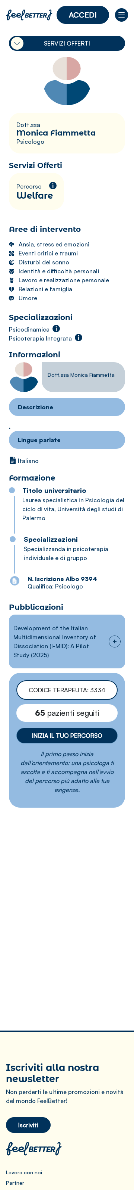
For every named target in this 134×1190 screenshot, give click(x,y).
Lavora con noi (24, 1172)
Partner (15, 1183)
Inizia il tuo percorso (67, 735)
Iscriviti (28, 1125)
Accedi (83, 14)
